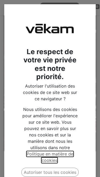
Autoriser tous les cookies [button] (50, 172)
